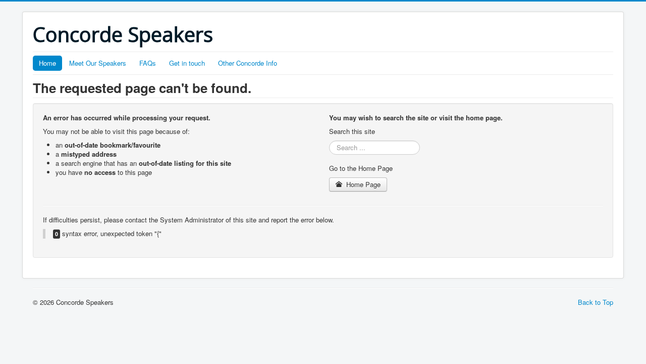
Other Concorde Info (247, 63)
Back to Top (595, 302)
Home (47, 63)
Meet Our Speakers (97, 63)
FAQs (147, 63)
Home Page (362, 184)
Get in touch (187, 63)
